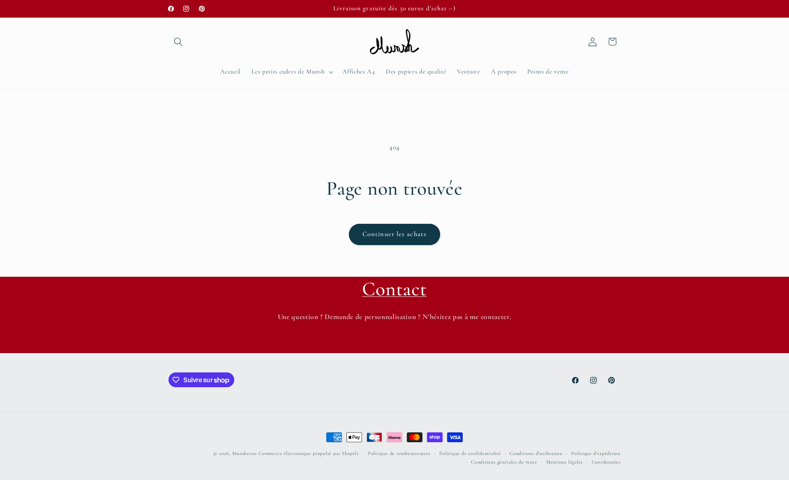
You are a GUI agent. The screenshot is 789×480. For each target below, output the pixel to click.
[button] (178, 41)
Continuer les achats (394, 234)
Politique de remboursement (399, 453)
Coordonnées (606, 462)
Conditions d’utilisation (536, 453)
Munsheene (244, 453)
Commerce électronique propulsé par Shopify (308, 453)
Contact (394, 289)
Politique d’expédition (596, 453)
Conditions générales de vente (504, 462)
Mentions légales (564, 462)
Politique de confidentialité (470, 453)
